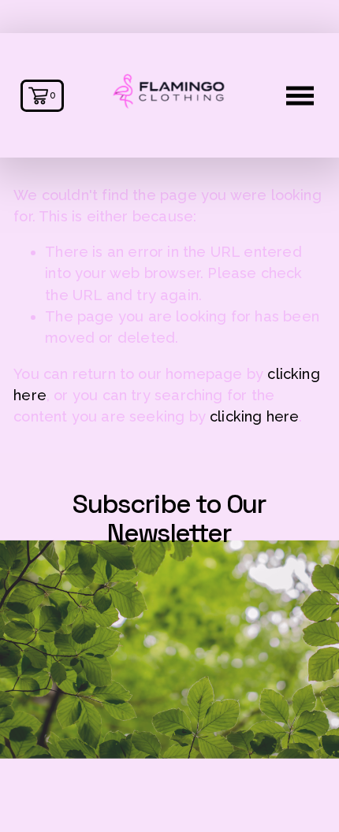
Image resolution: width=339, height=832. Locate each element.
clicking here (254, 416)
